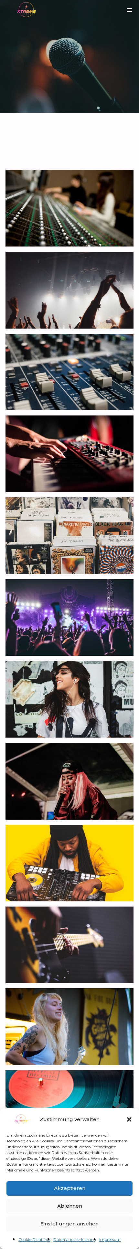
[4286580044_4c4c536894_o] (69, 208)
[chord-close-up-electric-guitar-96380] (69, 945)
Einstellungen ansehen (69, 1224)
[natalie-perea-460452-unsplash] (69, 535)
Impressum (110, 1239)
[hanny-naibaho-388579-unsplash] (69, 617)
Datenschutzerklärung (74, 1239)
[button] (129, 1119)
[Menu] (129, 9)
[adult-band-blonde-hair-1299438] (69, 1026)
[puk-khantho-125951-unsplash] (69, 453)
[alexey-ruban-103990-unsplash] (69, 372)
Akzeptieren (69, 1188)
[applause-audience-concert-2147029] (69, 290)
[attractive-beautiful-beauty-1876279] (69, 699)
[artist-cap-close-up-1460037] (69, 781)
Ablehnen (69, 1206)
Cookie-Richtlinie (34, 1239)
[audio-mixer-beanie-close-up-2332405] (69, 863)
